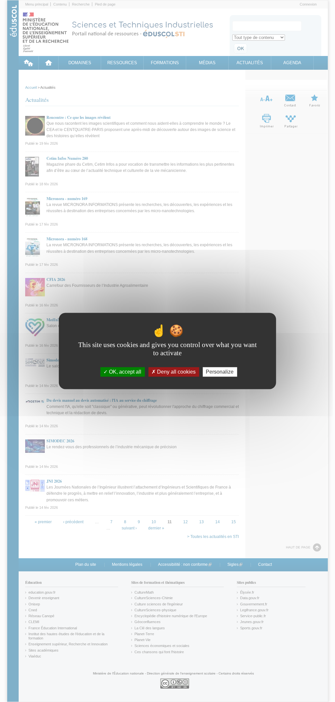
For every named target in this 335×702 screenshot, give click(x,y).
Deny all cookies (176, 372)
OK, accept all (124, 372)
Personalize (220, 372)
